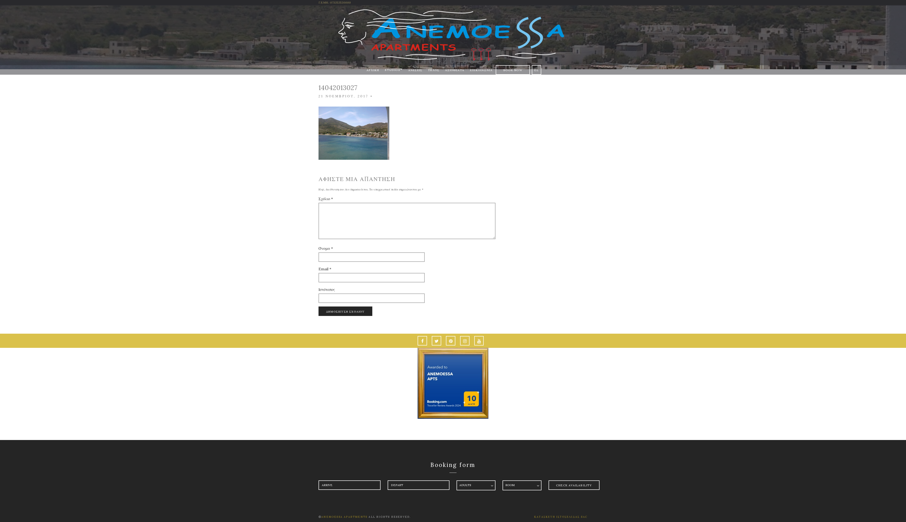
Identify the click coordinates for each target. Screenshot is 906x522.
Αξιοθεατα (454, 70)
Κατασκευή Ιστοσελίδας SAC (560, 516)
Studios (392, 70)
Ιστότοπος (327, 289)
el (536, 70)
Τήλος (433, 70)
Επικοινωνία (481, 70)
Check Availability (574, 485)
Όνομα (326, 248)
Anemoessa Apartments (345, 516)
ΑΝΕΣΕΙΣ (415, 70)
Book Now (512, 70)
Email (325, 269)
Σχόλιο (326, 198)
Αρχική (372, 70)
